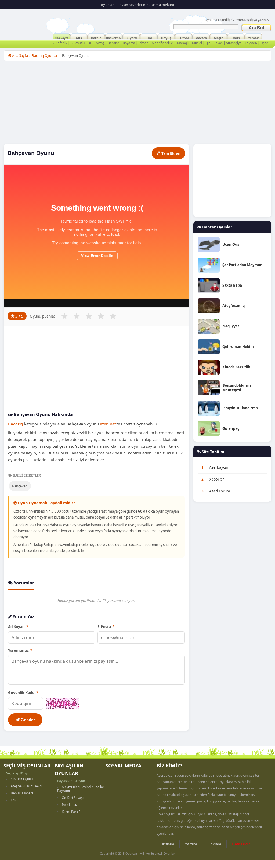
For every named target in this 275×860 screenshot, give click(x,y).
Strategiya (233, 43)
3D (90, 43)
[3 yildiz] (89, 316)
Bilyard (131, 37)
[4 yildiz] (101, 316)
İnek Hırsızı (70, 804)
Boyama (129, 43)
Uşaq (264, 43)
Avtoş (100, 43)
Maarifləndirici (162, 43)
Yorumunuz (20, 650)
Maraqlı (183, 43)
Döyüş (166, 37)
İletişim (168, 844)
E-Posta (105, 626)
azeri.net (108, 424)
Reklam (214, 844)
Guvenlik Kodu (23, 692)
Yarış (236, 37)
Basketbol (114, 37)
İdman (143, 43)
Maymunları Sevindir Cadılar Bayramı (80, 789)
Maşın (218, 37)
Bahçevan (20, 486)
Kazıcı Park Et (72, 811)
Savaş (218, 43)
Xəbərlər (216, 479)
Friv (13, 800)
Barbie (96, 37)
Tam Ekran (170, 153)
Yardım (191, 844)
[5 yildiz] (113, 316)
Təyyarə (251, 43)
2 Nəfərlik (60, 43)
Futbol (183, 37)
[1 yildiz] (64, 316)
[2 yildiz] (76, 316)
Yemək (253, 37)
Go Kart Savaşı (73, 797)
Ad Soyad (18, 626)
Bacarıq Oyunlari (45, 55)
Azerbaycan (219, 467)
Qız (207, 43)
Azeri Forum (219, 491)
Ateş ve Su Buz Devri (26, 786)
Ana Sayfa (61, 37)
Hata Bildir (241, 844)
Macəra (201, 37)
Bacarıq (113, 43)
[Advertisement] (137, 104)
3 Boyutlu (78, 43)
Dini (148, 37)
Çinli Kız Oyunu (22, 779)
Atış (79, 37)
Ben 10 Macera (22, 793)
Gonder (27, 719)
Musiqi (197, 43)
